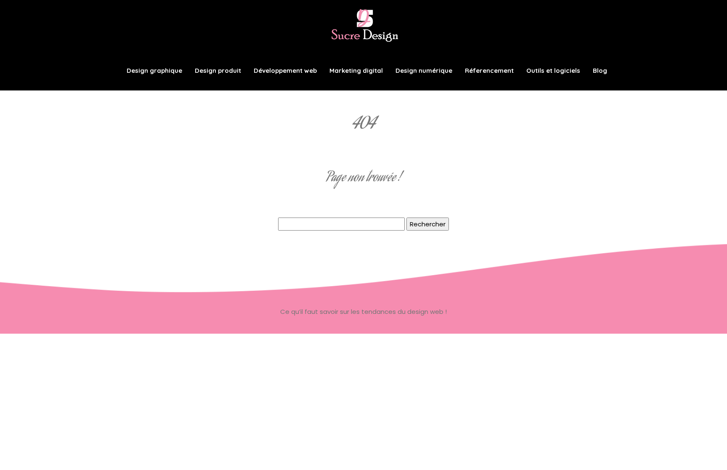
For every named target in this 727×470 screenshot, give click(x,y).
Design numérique (423, 70)
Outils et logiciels (553, 70)
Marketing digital (356, 70)
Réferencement (489, 70)
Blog (600, 70)
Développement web (285, 70)
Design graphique (154, 70)
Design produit (218, 70)
